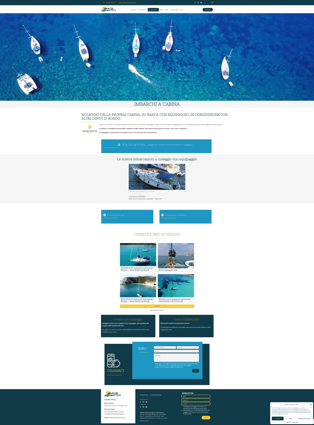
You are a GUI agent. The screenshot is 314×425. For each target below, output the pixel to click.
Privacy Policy (295, 422)
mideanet (146, 420)
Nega (290, 418)
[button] (311, 404)
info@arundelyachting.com (117, 417)
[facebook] (195, 2)
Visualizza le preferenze (304, 418)
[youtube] (201, 2)
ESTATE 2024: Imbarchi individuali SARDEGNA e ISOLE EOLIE (175, 300)
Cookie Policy (288, 422)
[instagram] (198, 2)
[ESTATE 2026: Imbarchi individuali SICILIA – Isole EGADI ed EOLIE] (138, 258)
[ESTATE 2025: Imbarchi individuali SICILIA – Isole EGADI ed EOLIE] (138, 289)
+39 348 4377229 (109, 414)
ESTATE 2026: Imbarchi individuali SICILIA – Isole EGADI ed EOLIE (137, 269)
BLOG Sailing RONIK (168, 270)
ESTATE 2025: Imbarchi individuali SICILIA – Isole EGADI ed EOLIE (137, 300)
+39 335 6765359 (109, 411)
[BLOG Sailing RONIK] (176, 258)
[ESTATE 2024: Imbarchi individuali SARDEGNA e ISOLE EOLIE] (176, 289)
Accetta (278, 418)
